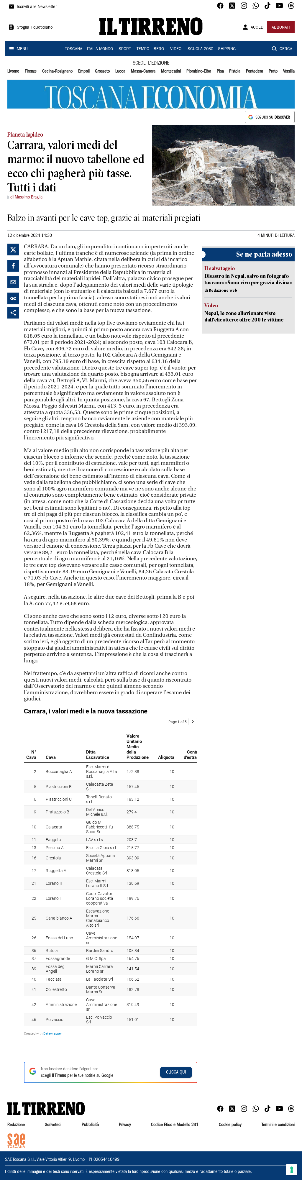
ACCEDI (258, 28)
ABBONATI (281, 28)
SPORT (125, 49)
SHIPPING (227, 49)
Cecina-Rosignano (57, 71)
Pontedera (254, 71)
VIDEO (175, 49)
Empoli (84, 71)
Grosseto (102, 71)
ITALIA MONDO (100, 49)
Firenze (31, 71)
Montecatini (171, 71)
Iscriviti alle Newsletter (37, 7)
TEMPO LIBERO (150, 49)
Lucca (120, 71)
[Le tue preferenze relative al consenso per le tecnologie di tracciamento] (291, 1169)
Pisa (220, 71)
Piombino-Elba (198, 71)
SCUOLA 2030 (200, 49)
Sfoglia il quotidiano (35, 28)
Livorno (13, 71)
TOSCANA (73, 49)
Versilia (289, 71)
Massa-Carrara (143, 71)
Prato (273, 71)
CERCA (286, 49)
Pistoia (234, 71)
